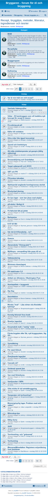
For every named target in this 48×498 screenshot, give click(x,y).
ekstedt (23, 155)
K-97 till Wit (12, 224)
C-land (23, 286)
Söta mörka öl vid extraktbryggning (22, 389)
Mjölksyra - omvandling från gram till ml (24, 251)
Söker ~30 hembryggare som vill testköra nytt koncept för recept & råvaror (26, 117)
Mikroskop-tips (14, 413)
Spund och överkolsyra (17, 145)
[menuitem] (7, 11)
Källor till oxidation (15, 132)
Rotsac (23, 206)
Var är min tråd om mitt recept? (20, 98)
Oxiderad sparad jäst (16, 369)
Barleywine (12, 217)
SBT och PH (13, 172)
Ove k (23, 219)
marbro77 (24, 168)
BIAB (10, 34)
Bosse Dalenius (26, 266)
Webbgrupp (19, 26)
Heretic (23, 199)
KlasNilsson (24, 451)
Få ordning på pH (15, 125)
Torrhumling (13, 441)
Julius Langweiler (26, 407)
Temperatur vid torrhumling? (19, 395)
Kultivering (12, 71)
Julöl (10, 426)
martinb (12, 26)
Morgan (23, 133)
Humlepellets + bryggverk (18, 285)
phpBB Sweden (27, 493)
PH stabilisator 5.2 (15, 272)
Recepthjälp (12, 49)
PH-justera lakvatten (16, 178)
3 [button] (26, 89)
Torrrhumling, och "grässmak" (20, 434)
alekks (24, 54)
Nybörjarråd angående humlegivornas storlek (26, 185)
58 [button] (37, 89)
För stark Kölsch (14, 350)
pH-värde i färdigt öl (16, 204)
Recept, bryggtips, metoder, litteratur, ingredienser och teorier (23, 22)
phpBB (16, 490)
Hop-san (23, 161)
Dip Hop (11, 291)
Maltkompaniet (25, 120)
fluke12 (23, 323)
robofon (23, 293)
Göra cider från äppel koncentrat (21, 138)
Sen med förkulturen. (16, 375)
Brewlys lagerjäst (15, 321)
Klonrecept (22, 55)
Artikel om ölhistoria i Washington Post (24, 278)
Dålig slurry (12, 420)
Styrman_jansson (26, 225)
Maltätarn (24, 247)
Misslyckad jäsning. (16, 191)
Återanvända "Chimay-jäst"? (19, 245)
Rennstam (24, 358)
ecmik (23, 127)
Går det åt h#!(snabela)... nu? (19, 232)
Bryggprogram (14, 61)
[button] (16, 89)
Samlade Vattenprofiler (17, 108)
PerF (22, 110)
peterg (23, 260)
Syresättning (13, 343)
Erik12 (23, 436)
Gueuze (11, 238)
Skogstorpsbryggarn (27, 308)
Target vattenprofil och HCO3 (19, 166)
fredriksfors (24, 186)
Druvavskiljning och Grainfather (21, 160)
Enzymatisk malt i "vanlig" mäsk (21, 327)
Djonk (22, 390)
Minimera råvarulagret (17, 264)
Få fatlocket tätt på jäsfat (18, 211)
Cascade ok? (13, 363)
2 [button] (23, 89)
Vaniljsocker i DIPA (15, 382)
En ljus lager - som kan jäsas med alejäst (25, 198)
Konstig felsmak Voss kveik (19, 315)
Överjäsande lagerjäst (16, 356)
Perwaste (24, 234)
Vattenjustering (14, 258)
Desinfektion (13, 297)
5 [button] (31, 89)
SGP (22, 328)
